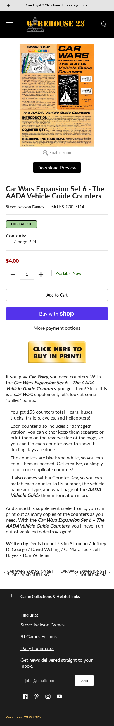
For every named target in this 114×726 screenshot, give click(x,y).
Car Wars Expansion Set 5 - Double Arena (83, 573)
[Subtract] (13, 274)
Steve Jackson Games (25, 206)
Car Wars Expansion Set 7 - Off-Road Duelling (30, 573)
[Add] (41, 274)
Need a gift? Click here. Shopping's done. (57, 5)
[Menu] (9, 24)
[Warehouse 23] (55, 24)
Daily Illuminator (37, 648)
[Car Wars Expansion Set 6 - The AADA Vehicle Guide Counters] (57, 356)
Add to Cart (57, 294)
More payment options (57, 328)
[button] (103, 24)
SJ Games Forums (38, 636)
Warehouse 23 (17, 717)
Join (84, 680)
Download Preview (57, 167)
